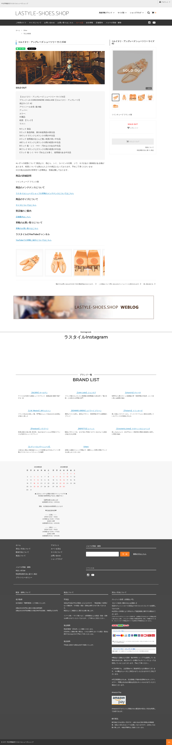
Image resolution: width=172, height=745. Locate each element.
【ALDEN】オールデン (39, 393)
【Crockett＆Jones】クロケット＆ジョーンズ (133, 429)
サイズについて (35, 23)
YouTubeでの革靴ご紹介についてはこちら (33, 240)
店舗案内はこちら (23, 217)
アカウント (165, 2)
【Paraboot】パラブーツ (39, 429)
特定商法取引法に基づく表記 (26, 574)
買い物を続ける (148, 284)
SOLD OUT (134, 142)
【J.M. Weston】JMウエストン (39, 411)
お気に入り (134, 128)
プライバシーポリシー (24, 577)
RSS (17, 571)
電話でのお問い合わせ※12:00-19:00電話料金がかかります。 (75, 284)
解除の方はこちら (139, 554)
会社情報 (89, 23)
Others (86, 447)
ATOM (22, 571)
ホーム (18, 30)
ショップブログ (136, 13)
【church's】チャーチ (133, 393)
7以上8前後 (27, 33)
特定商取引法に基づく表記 (145, 150)
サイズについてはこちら (26, 205)
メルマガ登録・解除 (113, 23)
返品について (149, 147)
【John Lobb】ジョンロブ (86, 393)
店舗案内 (99, 23)
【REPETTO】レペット (86, 429)
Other (25, 30)
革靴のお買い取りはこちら (27, 228)
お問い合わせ (49, 23)
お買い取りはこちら (65, 23)
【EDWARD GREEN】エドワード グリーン (86, 411)
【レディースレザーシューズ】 (39, 447)
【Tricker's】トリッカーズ (133, 411)
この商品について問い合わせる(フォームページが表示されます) (119, 284)
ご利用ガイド (21, 23)
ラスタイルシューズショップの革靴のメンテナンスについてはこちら (45, 193)
